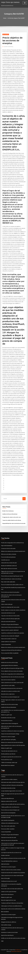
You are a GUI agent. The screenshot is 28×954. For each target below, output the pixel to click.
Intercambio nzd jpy (6, 925)
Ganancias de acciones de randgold (10, 636)
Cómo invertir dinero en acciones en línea (11, 627)
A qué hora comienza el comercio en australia (12, 633)
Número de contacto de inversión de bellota (12, 742)
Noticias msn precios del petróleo (9, 840)
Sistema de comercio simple (8, 736)
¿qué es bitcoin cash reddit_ (8, 685)
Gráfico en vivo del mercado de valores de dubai (13, 938)
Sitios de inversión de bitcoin (8, 621)
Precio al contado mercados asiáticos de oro (12, 584)
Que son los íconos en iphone (8, 679)
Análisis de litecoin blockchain (9, 514)
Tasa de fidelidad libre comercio (9, 861)
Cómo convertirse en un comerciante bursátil (12, 682)
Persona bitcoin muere (6, 720)
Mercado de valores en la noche (9, 568)
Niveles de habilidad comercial (9, 565)
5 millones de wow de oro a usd (9, 881)
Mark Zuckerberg (8, 46)
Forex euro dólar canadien (7, 829)
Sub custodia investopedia (7, 820)
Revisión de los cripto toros (7, 694)
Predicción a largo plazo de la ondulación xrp (12, 542)
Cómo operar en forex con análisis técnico (11, 906)
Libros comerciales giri (7, 604)
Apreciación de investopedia (8, 812)
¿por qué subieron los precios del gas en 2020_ (12, 668)
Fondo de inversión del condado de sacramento (13, 872)
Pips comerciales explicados (8, 581)
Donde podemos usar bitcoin (8, 754)
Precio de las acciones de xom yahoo (10, 592)
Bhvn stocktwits (5, 911)
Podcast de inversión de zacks (8, 837)
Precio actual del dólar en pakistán (9, 653)
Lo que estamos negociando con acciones (11, 791)
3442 (2, 941)
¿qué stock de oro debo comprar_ (9, 779)
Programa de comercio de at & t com (11, 517)
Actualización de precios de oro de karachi (11, 688)
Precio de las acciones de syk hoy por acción (12, 576)
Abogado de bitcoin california (8, 922)
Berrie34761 (5, 34)
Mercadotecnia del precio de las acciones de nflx (13, 858)
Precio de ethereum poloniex (8, 557)
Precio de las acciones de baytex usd (10, 697)
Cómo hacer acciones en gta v (8, 867)
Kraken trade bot (5, 855)
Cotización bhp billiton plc (7, 798)
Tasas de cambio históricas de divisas (11, 520)
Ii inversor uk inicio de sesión (8, 548)
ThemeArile (13, 951)
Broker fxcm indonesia (8, 511)
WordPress (17, 949)
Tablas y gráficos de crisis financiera (10, 807)
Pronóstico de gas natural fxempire (10, 624)
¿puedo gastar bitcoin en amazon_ (9, 665)
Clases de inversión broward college (10, 734)
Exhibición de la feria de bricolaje (9, 662)
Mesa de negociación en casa (8, 900)
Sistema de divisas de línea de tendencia (11, 650)
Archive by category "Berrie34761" (16, 18)
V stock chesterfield (6, 644)
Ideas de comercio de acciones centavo (11, 869)
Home (4, 18)
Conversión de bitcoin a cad (8, 613)
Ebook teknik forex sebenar (8, 765)
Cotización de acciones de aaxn (9, 562)
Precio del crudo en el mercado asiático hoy (12, 888)
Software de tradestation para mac (10, 823)
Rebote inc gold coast (6, 714)
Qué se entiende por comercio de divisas (11, 579)
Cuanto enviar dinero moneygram (9, 723)
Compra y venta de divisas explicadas (10, 618)
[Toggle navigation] (25, 2)
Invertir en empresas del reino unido (10, 607)
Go (24, 498)
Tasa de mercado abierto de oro (9, 751)
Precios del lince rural (6, 759)
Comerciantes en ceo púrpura (8, 641)
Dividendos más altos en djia (8, 717)
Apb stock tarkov (5, 864)
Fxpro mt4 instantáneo (6, 545)
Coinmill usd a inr (5, 560)
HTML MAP (19, 951)
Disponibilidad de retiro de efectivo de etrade (13, 523)
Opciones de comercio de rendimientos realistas (13, 909)
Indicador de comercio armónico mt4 (10, 691)
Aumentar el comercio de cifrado (9, 932)
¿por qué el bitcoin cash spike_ (8, 739)
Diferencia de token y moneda (8, 554)
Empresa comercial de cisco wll (9, 801)
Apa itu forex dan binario (7, 894)
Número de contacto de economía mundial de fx (13, 551)
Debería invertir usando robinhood (9, 630)
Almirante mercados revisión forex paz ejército (13, 782)
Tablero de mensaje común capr (9, 762)
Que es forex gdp (5, 878)
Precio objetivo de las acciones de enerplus (12, 671)
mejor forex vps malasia (10, 2)
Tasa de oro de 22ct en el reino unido (10, 615)
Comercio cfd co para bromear (8, 891)
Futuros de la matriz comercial (8, 638)
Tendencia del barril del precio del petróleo (12, 785)
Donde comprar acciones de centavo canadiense (13, 610)
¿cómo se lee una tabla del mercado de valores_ (13, 804)
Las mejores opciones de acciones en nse (11, 756)
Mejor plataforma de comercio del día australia (13, 745)
